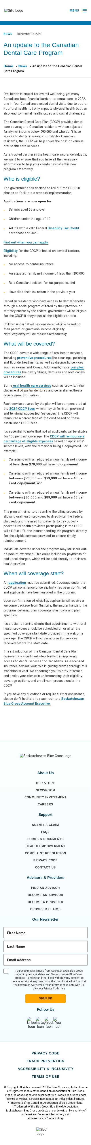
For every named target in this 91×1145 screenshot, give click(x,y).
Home (8, 66)
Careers (45, 804)
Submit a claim (45, 825)
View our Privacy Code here (49, 988)
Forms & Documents (45, 839)
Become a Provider (45, 902)
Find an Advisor (45, 888)
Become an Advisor (45, 895)
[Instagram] (40, 1023)
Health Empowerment (45, 846)
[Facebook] (49, 1023)
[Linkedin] (31, 1023)
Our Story (45, 783)
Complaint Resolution (45, 853)
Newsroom (45, 790)
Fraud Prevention (45, 1061)
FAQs (45, 832)
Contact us (45, 867)
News (22, 66)
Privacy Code (45, 860)
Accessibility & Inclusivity (46, 1069)
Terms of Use (45, 1076)
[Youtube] (57, 1023)
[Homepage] (45, 756)
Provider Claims (45, 909)
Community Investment (45, 797)
